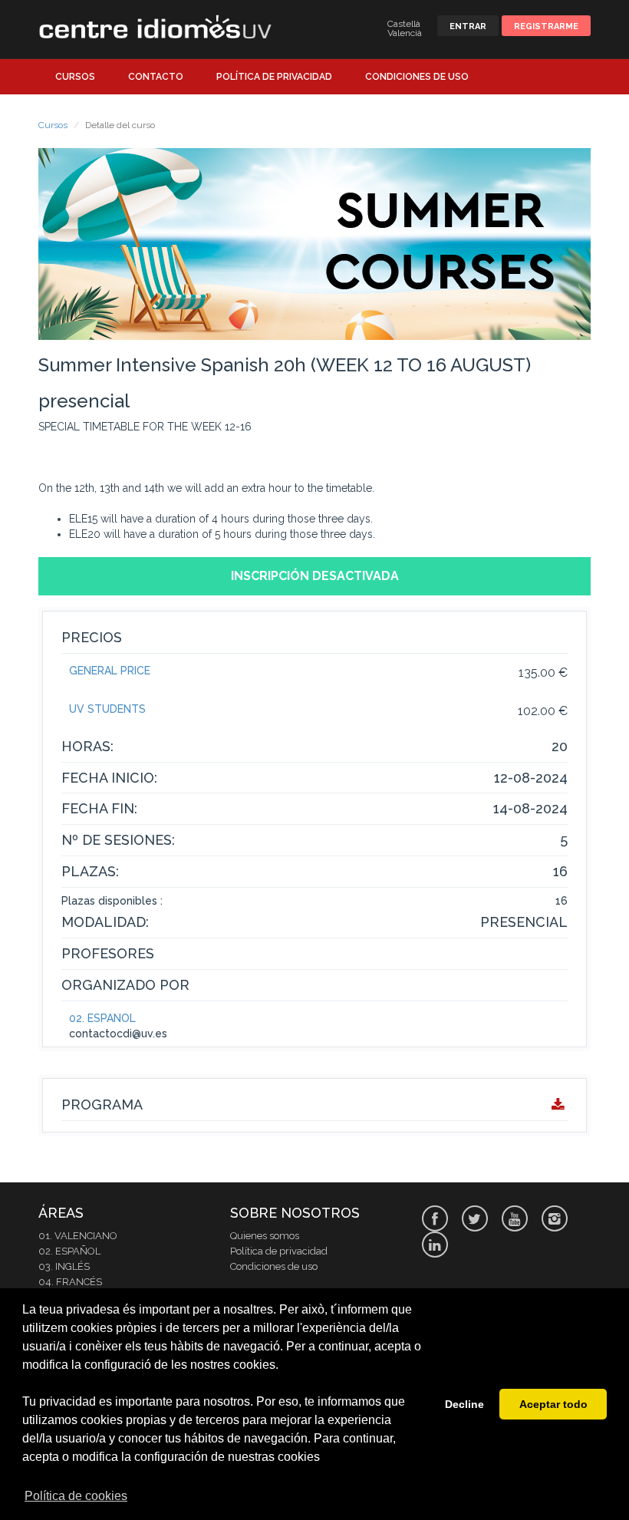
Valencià (404, 33)
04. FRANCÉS (70, 1282)
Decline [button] (464, 1404)
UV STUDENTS (107, 709)
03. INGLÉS (64, 1266)
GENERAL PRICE (109, 670)
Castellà (403, 23)
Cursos (75, 76)
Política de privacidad (274, 76)
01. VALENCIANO (77, 1235)
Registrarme (546, 26)
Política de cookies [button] (76, 1495)
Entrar (468, 26)
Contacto (155, 76)
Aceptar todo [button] (553, 1404)
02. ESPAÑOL (102, 1018)
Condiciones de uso (417, 76)
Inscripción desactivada (315, 576)
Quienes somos (264, 1235)
